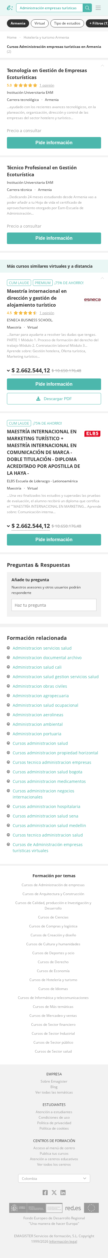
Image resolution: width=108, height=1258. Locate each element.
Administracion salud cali (37, 667)
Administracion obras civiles (40, 686)
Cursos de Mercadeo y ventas (53, 1015)
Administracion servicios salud (42, 648)
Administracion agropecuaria (41, 695)
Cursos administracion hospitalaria (46, 806)
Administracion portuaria (37, 733)
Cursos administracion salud (40, 743)
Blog (54, 1086)
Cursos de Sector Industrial (53, 1033)
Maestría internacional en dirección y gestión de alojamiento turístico (37, 298)
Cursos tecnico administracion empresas (52, 762)
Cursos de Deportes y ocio (53, 952)
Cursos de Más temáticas (53, 1006)
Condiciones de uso (54, 1117)
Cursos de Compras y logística (53, 926)
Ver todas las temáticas (54, 1092)
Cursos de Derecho (53, 961)
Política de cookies (54, 1128)
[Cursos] (10, 8)
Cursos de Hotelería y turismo (53, 979)
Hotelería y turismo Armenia (46, 37)
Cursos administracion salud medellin (49, 825)
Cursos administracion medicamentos (49, 781)
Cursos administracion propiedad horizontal (55, 752)
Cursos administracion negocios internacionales (43, 794)
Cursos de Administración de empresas (53, 884)
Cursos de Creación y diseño (53, 935)
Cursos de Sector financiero (53, 1024)
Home (12, 37)
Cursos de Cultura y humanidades (53, 944)
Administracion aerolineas (38, 714)
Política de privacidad (54, 1122)
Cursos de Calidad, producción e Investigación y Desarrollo (53, 905)
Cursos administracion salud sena (45, 816)
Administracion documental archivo (47, 657)
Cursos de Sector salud (53, 1051)
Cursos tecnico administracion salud (48, 835)
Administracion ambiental (38, 724)
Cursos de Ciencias (53, 917)
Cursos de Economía (53, 970)
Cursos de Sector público (53, 1042)
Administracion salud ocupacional (45, 705)
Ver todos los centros (54, 1164)
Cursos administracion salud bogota (47, 772)
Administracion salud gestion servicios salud (56, 676)
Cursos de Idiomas (53, 988)
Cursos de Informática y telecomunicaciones (53, 997)
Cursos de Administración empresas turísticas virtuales (48, 847)
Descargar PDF (58, 398)
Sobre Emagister (54, 1081)
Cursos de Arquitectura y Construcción (53, 893)
